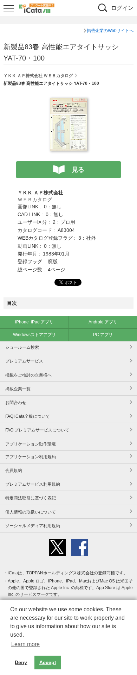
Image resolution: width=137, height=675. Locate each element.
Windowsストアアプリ (34, 334)
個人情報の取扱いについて (30, 512)
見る (78, 169)
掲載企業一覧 (18, 388)
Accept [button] (47, 662)
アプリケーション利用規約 (30, 456)
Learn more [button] (25, 644)
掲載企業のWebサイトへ (110, 30)
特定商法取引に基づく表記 (30, 498)
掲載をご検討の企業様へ (28, 375)
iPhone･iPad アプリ (34, 322)
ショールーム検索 (22, 347)
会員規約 (13, 470)
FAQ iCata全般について (27, 416)
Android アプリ (103, 322)
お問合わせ (15, 402)
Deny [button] (21, 662)
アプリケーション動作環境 (30, 444)
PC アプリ (103, 334)
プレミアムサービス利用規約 (32, 484)
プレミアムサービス (24, 361)
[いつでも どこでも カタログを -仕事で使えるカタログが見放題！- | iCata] (36, 7)
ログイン (122, 8)
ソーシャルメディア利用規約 (32, 525)
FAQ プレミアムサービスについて (37, 430)
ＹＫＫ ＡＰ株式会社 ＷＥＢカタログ (38, 75)
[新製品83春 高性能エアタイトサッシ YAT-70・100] (68, 102)
